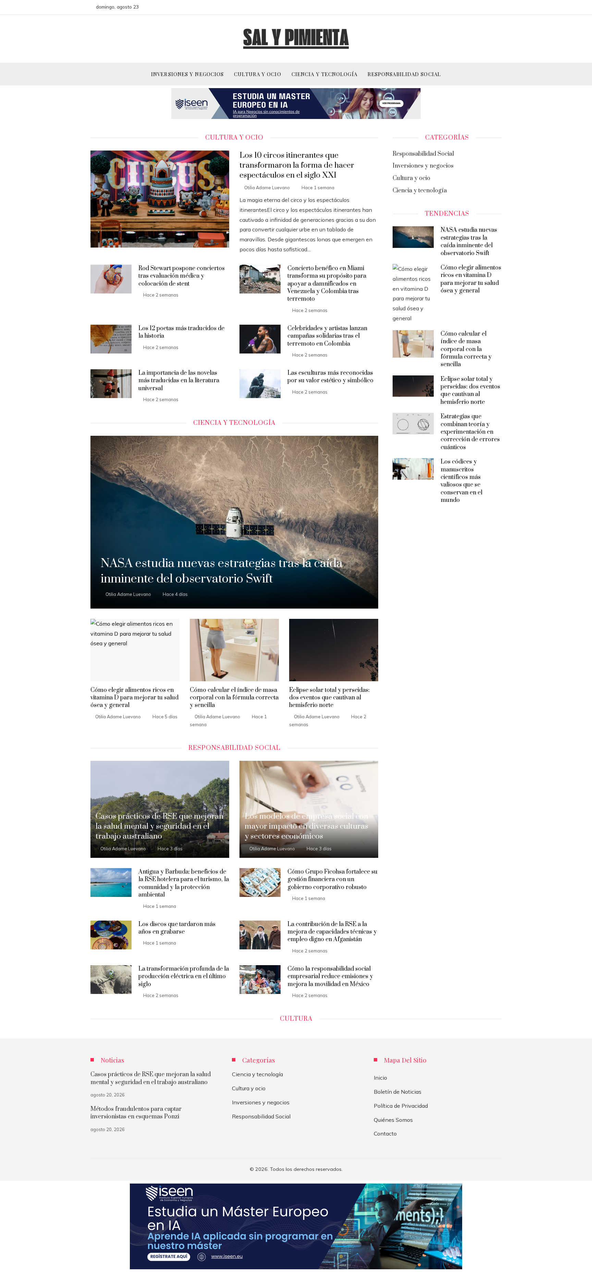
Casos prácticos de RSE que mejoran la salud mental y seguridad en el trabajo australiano (150, 1078)
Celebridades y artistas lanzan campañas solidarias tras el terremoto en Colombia (327, 336)
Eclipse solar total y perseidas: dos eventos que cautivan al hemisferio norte (329, 697)
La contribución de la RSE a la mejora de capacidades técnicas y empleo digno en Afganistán (332, 932)
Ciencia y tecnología (257, 1074)
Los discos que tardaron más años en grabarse (176, 928)
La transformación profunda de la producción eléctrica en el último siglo (183, 976)
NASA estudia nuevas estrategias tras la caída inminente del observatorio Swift (469, 241)
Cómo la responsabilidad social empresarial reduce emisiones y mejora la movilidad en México (330, 976)
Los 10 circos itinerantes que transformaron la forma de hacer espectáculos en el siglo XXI (296, 165)
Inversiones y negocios (260, 1102)
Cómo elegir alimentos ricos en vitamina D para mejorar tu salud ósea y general (134, 697)
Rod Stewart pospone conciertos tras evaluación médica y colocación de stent (181, 276)
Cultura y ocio (249, 1088)
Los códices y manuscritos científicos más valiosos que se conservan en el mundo (461, 481)
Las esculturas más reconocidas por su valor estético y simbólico (330, 376)
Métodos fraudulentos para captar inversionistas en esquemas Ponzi (136, 1112)
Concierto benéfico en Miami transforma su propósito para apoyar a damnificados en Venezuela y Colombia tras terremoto (326, 284)
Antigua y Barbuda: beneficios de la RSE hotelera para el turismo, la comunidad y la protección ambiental (183, 883)
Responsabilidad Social (261, 1116)
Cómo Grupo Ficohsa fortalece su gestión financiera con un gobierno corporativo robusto (332, 879)
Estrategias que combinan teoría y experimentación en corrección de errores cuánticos (470, 432)
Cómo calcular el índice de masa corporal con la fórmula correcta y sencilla (234, 697)
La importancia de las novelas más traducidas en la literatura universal (178, 380)
